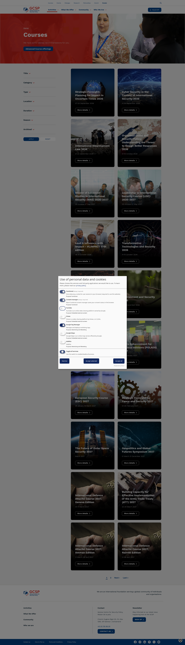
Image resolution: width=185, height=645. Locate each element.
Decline (64, 361)
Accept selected (91, 361)
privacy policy (81, 286)
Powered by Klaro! (119, 365)
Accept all (118, 361)
